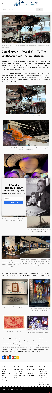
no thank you (13, 206)
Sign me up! (14, 202)
